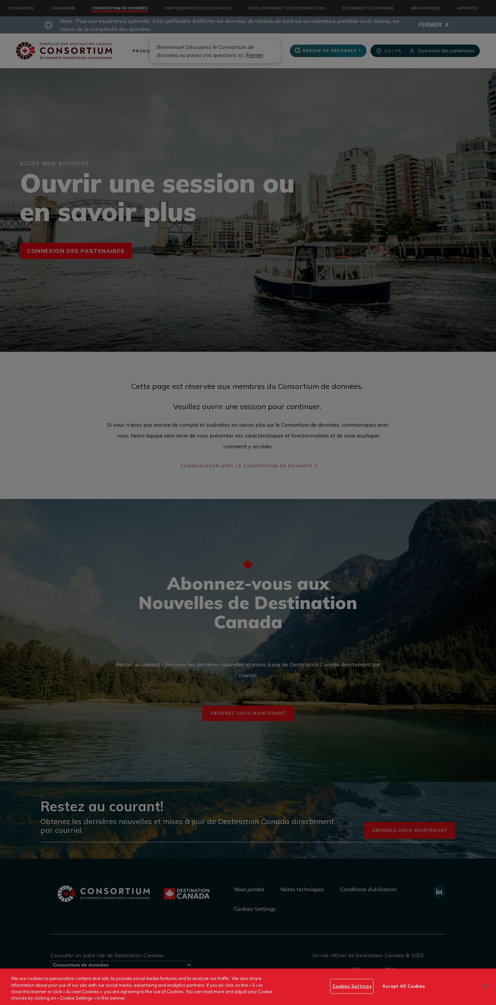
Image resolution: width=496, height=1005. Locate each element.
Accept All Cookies (403, 986)
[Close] (485, 986)
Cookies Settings (351, 986)
